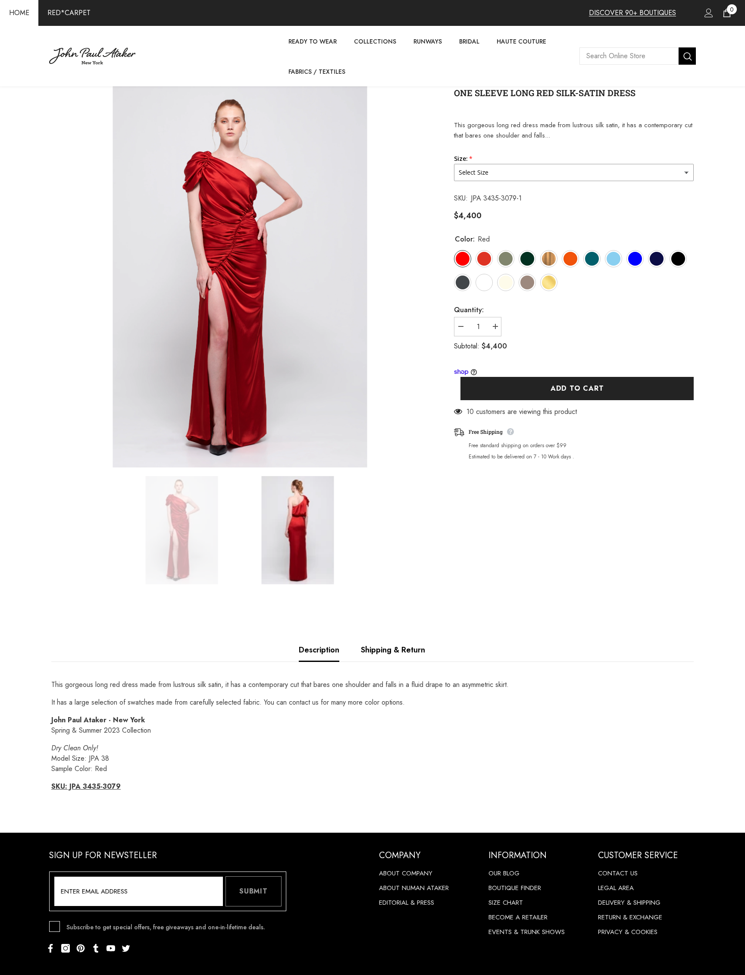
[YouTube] (111, 948)
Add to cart (577, 389)
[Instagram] (65, 948)
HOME (19, 13)
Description (319, 649)
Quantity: (469, 310)
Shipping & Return (393, 649)
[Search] (637, 56)
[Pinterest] (81, 948)
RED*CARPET (69, 13)
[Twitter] (126, 948)
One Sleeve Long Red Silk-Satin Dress (544, 92)
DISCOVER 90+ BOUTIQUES (632, 13)
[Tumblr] (96, 948)
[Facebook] (50, 948)
